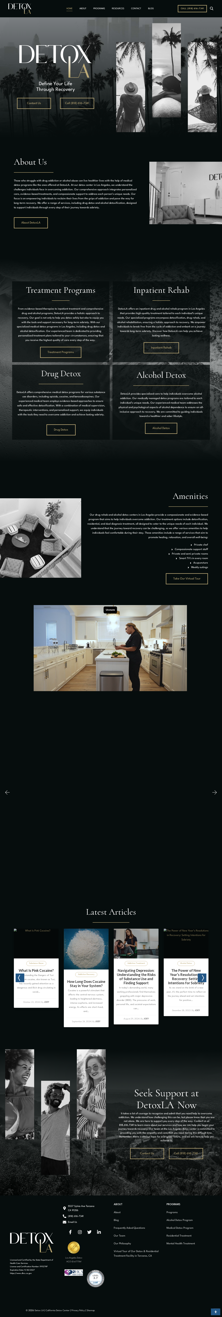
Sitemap (91, 1310)
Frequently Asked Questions (129, 1228)
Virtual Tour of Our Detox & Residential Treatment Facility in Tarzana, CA (136, 1253)
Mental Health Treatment (180, 1243)
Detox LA (39, 1310)
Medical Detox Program (179, 1228)
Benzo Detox (140, 959)
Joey (50, 1019)
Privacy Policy (78, 1310)
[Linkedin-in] (99, 1232)
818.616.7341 (126, 1125)
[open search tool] (212, 9)
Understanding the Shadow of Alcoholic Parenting (190, 974)
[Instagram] (80, 1232)
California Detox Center (58, 1310)
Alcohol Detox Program (179, 1220)
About (117, 1212)
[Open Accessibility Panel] (215, 1312)
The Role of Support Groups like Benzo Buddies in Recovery (140, 970)
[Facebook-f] (70, 1232)
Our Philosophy (122, 1243)
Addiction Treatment (40, 963)
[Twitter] (89, 1232)
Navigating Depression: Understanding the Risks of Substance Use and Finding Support (40, 976)
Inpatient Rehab (161, 290)
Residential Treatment (178, 1236)
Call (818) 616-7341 (192, 8)
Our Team (119, 1236)
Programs (172, 1212)
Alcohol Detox (90, 963)
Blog (116, 1220)
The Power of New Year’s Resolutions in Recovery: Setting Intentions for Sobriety (90, 976)
